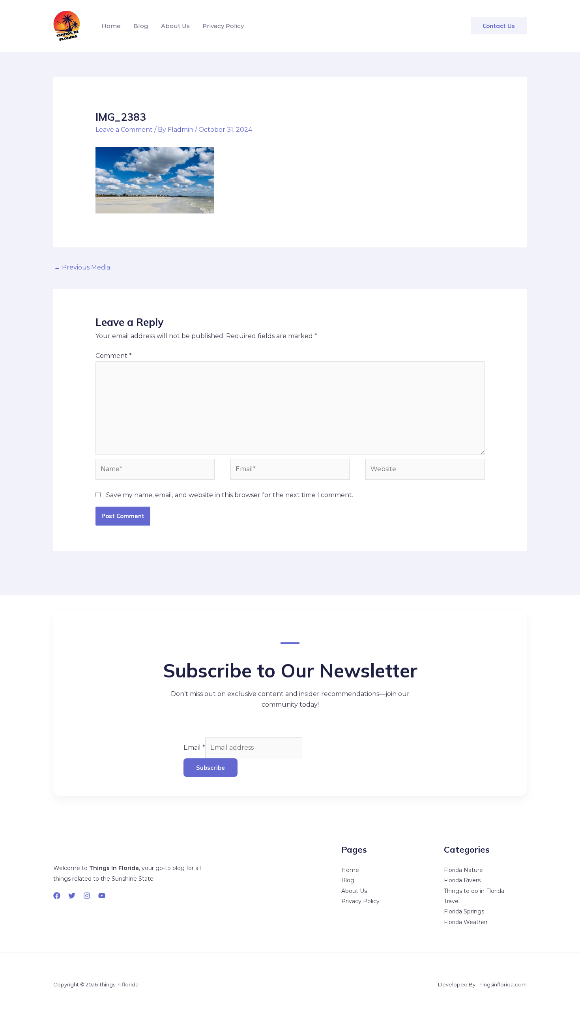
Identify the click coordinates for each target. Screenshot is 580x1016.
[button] (499, 25)
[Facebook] (56, 895)
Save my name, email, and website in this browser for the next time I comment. (229, 495)
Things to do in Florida (474, 890)
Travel (452, 901)
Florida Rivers (462, 880)
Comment (113, 355)
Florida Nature (463, 870)
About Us (175, 26)
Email (194, 747)
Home (111, 26)
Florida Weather (466, 922)
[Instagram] (86, 895)
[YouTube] (101, 895)
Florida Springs (464, 911)
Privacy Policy (223, 26)
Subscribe (210, 767)
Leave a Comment (124, 129)
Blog (140, 26)
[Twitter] (71, 895)
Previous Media (82, 267)
